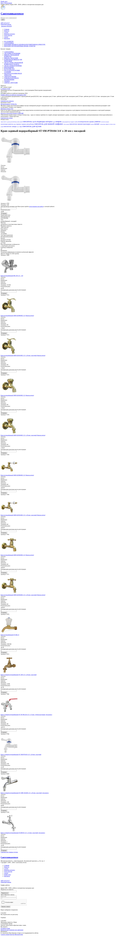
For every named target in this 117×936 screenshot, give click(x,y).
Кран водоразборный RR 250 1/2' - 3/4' (12, 275)
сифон (2, 121)
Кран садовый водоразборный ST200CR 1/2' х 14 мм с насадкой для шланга (23, 833)
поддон (72, 121)
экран (107, 124)
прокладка (87, 124)
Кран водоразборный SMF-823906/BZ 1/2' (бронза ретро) (17, 475)
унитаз (97, 121)
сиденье (18, 124)
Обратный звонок (6, 24)
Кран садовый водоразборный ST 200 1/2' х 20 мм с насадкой (18, 674)
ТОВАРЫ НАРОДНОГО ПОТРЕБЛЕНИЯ (11, 78)
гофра (20, 126)
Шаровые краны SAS (7, 108)
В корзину (4, 213)
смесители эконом (76, 124)
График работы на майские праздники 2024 (13, 95)
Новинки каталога (9, 34)
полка (114, 124)
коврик (59, 121)
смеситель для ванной (44, 124)
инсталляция (66, 124)
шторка (49, 121)
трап (21, 121)
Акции (6, 37)
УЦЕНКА (7, 81)
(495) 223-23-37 (5, 23)
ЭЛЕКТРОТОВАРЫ (10, 76)
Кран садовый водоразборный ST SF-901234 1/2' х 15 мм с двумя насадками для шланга (26, 714)
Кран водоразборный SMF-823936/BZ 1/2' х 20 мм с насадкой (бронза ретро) (23, 595)
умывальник (103, 124)
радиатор (67, 121)
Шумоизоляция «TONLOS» (9, 104)
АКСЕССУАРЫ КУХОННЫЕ (13, 65)
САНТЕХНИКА (9, 43)
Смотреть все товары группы (9, 852)
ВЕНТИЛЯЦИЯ (9, 67)
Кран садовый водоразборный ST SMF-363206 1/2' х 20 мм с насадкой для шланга (25, 793)
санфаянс (59, 124)
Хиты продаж (8, 35)
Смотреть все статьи (7, 118)
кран (54, 121)
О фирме (6, 29)
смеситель (27, 121)
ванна (63, 121)
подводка (41, 121)
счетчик (111, 124)
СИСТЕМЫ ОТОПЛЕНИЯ (12, 53)
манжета (92, 124)
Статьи (6, 32)
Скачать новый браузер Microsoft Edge (12, 934)
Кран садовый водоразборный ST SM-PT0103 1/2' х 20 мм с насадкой (21, 754)
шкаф (2, 126)
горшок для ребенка (27, 124)
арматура (9, 121)
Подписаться (4, 893)
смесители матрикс (105, 121)
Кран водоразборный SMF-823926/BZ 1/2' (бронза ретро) (17, 555)
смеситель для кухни (31, 126)
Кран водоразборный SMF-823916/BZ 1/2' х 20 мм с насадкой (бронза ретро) (23, 515)
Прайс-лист (7, 874)
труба (34, 122)
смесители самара (10, 126)
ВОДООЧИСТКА (9, 69)
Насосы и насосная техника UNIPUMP (12, 113)
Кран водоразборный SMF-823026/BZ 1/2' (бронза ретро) (17, 395)
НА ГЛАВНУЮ (8, 41)
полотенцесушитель (7, 124)
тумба (76, 121)
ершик (91, 122)
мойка (18, 121)
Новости (6, 31)
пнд (15, 124)
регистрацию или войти (36, 206)
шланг (97, 124)
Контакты (7, 38)
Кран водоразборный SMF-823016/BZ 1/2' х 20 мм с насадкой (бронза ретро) (23, 355)
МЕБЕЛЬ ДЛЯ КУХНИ (11, 58)
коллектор (14, 121)
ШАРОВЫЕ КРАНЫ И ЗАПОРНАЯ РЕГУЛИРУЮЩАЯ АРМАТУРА (24, 44)
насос (5, 121)
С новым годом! (5, 88)
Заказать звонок (5, 906)
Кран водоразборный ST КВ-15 (10, 635)
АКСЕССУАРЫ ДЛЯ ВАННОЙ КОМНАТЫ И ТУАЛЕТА (13, 63)
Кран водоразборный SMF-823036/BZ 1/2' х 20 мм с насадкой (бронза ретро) (23, 435)
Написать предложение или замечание (12, 930)
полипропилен (83, 122)
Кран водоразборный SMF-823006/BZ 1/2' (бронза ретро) (17, 315)
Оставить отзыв (5, 928)
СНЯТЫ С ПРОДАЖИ (11, 82)
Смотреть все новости (7, 101)
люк (18, 126)
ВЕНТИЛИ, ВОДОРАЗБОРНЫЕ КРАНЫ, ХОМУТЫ (19, 46)
